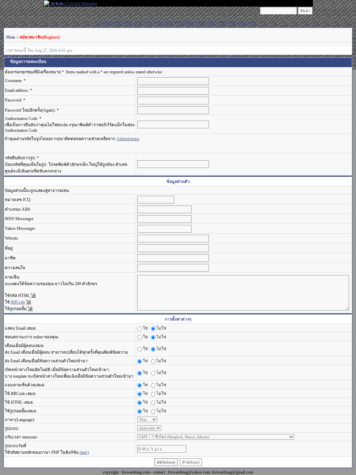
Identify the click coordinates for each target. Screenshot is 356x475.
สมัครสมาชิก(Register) (119, 22)
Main (10, 37)
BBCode (18, 302)
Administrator (127, 138)
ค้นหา (148, 22)
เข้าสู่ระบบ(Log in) (240, 22)
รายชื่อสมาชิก (189, 22)
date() (84, 452)
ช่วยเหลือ (165, 22)
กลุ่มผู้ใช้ (212, 22)
